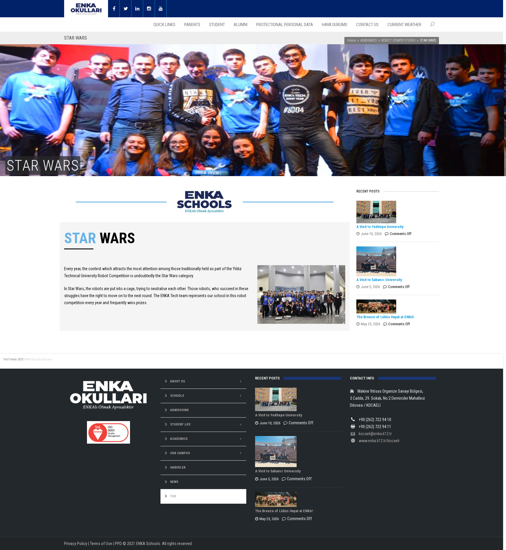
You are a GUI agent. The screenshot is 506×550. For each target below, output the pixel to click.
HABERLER (178, 467)
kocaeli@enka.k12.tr (375, 433)
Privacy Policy (75, 543)
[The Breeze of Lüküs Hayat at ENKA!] (396, 306)
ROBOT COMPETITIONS (398, 40)
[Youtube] (161, 8)
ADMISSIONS (179, 410)
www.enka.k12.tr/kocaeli (379, 440)
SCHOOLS (177, 396)
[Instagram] (149, 8)
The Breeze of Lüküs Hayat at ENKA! (385, 317)
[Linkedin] (137, 8)
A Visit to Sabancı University (379, 279)
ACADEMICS (368, 40)
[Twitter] (125, 8)
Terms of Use (101, 543)
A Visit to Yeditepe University (380, 226)
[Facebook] (114, 8)
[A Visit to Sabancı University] (396, 261)
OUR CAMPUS (180, 453)
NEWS (174, 482)
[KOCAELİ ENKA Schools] (86, 8)
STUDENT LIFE (180, 424)
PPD (118, 543)
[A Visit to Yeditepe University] (396, 212)
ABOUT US (177, 381)
